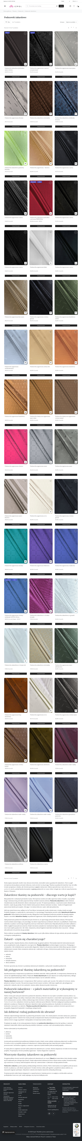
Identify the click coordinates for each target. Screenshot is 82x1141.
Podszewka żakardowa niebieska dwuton (65, 118)
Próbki (20, 1103)
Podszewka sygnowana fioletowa (39, 565)
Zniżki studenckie (23, 1110)
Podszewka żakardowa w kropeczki (15, 665)
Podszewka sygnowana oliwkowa (39, 764)
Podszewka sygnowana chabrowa (65, 565)
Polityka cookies (22, 1089)
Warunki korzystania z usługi (56, 1134)
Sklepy (20, 1116)
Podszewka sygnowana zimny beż (40, 366)
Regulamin (21, 1099)
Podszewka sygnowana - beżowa (39, 167)
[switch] (76, 1135)
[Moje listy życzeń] (74, 6)
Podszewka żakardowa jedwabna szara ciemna (14, 69)
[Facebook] (53, 1113)
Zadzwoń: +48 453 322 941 (9, 1)
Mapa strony (21, 1114)
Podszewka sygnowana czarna (64, 167)
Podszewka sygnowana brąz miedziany (13, 715)
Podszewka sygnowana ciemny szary (66, 715)
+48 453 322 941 (52, 1107)
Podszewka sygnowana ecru (38, 516)
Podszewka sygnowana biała (38, 267)
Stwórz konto (36, 1093)
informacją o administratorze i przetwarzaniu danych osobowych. (71, 1104)
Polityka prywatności (45, 1134)
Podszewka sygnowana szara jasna (65, 68)
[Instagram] (49, 1113)
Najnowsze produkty (70, 22)
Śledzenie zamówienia (36, 1088)
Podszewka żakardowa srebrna (14, 864)
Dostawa (20, 1087)
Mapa (19, 1108)
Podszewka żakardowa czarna (39, 864)
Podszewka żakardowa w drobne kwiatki (39, 616)
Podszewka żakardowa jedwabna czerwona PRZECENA (39, 218)
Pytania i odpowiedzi (23, 1105)
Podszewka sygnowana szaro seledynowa (63, 666)
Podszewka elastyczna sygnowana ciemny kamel (65, 417)
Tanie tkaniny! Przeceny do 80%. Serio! (8, 1089)
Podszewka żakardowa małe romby (65, 764)
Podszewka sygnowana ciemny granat (39, 317)
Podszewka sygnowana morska (14, 565)
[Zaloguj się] (70, 6)
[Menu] (79, 1124)
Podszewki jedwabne (10, 1002)
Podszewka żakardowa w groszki (65, 615)
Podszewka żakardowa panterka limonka (14, 168)
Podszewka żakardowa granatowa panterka (65, 815)
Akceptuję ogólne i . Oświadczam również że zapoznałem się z (71, 1101)
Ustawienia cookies (40, 1126)
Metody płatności (22, 1097)
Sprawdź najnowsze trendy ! (9, 1093)
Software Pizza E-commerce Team (45, 1136)
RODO (20, 1101)
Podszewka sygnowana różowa (14, 466)
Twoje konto (37, 1084)
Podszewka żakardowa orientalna (40, 118)
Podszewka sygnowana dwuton (14, 118)
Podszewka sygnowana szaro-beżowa (13, 516)
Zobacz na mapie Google (52, 1101)
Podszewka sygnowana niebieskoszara (11, 367)
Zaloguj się (36, 1091)
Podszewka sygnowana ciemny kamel (14, 765)
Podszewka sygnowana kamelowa (65, 366)
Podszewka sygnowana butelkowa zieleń (65, 317)
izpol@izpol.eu (55, 1109)
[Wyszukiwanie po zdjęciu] (56, 6)
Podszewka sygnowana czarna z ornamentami (39, 69)
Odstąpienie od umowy (22, 1092)
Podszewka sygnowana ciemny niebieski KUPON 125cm (14, 616)
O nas (19, 1095)
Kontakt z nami (22, 1112)
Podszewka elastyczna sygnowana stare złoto (40, 417)
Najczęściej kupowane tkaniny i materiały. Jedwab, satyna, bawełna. (9, 1098)
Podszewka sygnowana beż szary (14, 317)
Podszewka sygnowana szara (38, 466)
